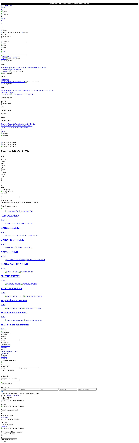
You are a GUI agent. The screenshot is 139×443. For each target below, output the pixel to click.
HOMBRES (5, 69)
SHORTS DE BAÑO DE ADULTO (13, 82)
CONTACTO (5, 94)
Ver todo (43, 67)
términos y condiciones (13, 395)
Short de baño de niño (13, 67)
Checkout (4, 426)
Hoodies (38, 67)
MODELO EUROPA (46, 90)
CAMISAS (5, 92)
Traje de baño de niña (28, 67)
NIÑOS (3, 57)
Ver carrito (4, 417)
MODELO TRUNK (32, 90)
